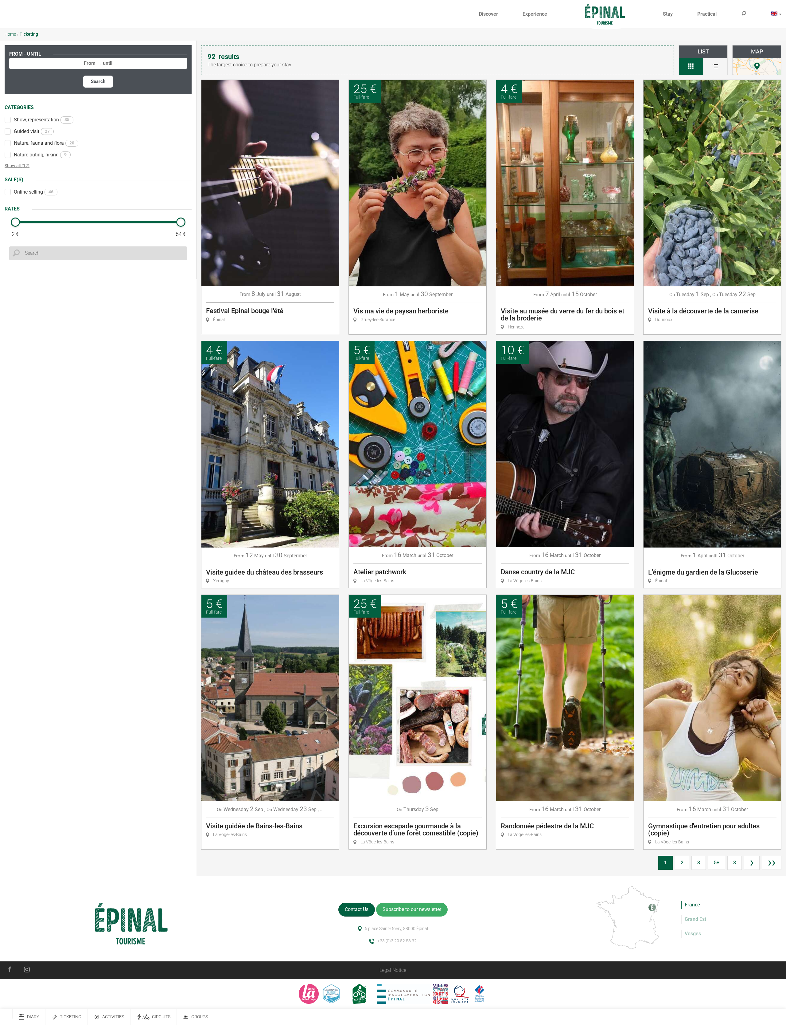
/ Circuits (156, 1016)
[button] (488, 14)
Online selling (33, 192)
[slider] (15, 222)
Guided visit (32, 131)
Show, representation (41, 120)
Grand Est (695, 919)
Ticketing (70, 1016)
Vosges (693, 934)
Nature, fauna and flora (44, 143)
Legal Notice (392, 970)
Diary (33, 1016)
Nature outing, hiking (40, 155)
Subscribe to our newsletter (412, 909)
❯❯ (772, 863)
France (692, 905)
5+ (716, 863)
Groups (199, 1016)
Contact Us (356, 909)
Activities (113, 1016)
